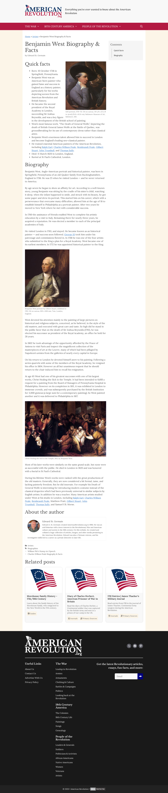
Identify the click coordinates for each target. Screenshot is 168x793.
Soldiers (59, 749)
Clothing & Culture (65, 682)
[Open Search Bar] (141, 26)
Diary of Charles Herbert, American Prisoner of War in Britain (82, 599)
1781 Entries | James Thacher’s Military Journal (123, 597)
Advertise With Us (34, 678)
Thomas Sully (67, 150)
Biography (118, 55)
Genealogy (61, 730)
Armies (59, 673)
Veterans (60, 771)
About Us (29, 669)
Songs (58, 726)
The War (30, 26)
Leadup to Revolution (66, 669)
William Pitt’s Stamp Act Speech (41, 551)
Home (27, 36)
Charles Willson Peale (65, 147)
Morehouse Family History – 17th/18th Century (42, 597)
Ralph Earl (47, 147)
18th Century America (59, 26)
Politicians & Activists (66, 753)
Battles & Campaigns (66, 686)
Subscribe (140, 676)
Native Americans (64, 762)
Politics (59, 691)
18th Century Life (64, 717)
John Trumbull (46, 150)
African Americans (64, 758)
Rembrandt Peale (86, 147)
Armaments (61, 678)
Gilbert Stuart (74, 501)
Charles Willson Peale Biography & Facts (45, 554)
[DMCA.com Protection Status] (97, 790)
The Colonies (62, 713)
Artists (35, 36)
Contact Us (30, 673)
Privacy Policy (31, 682)
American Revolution (80, 789)
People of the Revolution (100, 26)
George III (69, 234)
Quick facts (119, 50)
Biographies (33, 548)
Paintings (60, 721)
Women (59, 766)
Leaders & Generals (65, 745)
